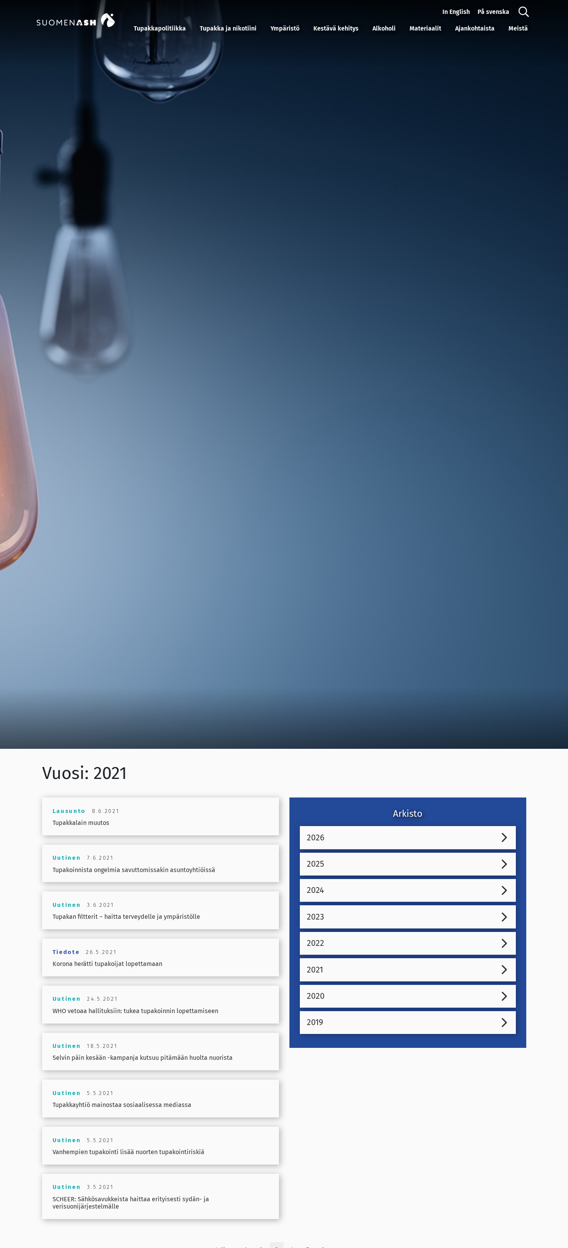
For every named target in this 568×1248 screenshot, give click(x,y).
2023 (315, 917)
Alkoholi (384, 28)
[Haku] (523, 11)
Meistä (518, 28)
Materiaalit (425, 28)
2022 (315, 943)
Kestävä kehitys (336, 28)
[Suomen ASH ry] (83, 19)
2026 (316, 838)
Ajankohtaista (475, 28)
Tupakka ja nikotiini (228, 28)
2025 (315, 864)
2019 (315, 1022)
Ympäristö (284, 28)
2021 (315, 970)
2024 (315, 890)
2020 (316, 996)
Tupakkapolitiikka (160, 28)
